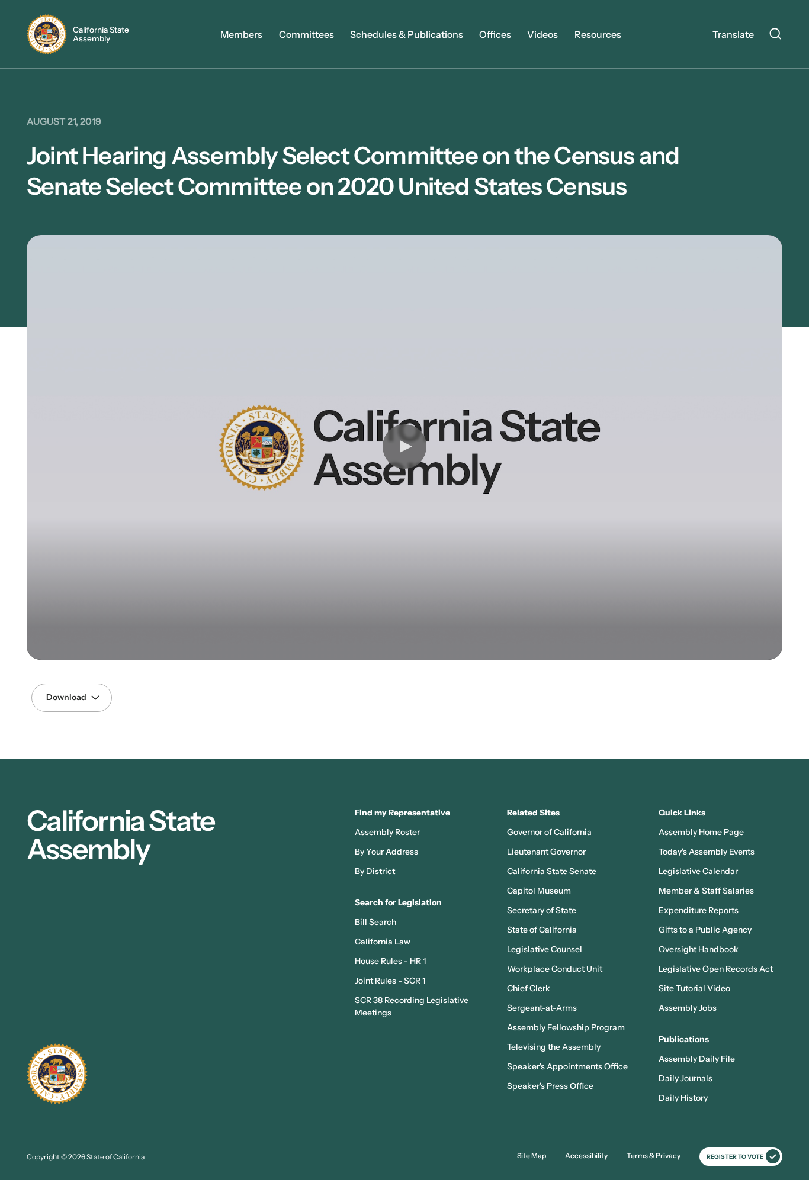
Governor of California (549, 832)
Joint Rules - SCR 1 (390, 980)
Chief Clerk (528, 988)
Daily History (683, 1097)
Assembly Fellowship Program (566, 1027)
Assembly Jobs (688, 1007)
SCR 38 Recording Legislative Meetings (411, 1006)
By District (375, 871)
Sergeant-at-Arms (542, 1007)
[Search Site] (775, 35)
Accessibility (586, 1155)
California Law (382, 941)
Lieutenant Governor (546, 851)
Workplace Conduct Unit (554, 968)
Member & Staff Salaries (706, 890)
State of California (542, 929)
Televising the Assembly (554, 1047)
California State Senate (551, 871)
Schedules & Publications (406, 34)
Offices (495, 34)
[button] (404, 446)
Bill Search (375, 922)
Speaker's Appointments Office (567, 1066)
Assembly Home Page (701, 832)
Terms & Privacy (653, 1155)
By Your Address (386, 851)
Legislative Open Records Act (716, 968)
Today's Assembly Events (707, 851)
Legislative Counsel (544, 949)
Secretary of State (541, 910)
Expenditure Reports (699, 910)
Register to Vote (735, 1156)
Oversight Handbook (699, 949)
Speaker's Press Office (550, 1086)
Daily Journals (685, 1078)
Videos (542, 34)
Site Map (531, 1155)
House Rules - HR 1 (390, 961)
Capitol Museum (539, 890)
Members (241, 34)
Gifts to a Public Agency (705, 929)
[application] (404, 447)
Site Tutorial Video (694, 988)
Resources (597, 34)
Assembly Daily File (697, 1058)
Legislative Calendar (698, 871)
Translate (733, 34)
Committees (306, 34)
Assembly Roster (387, 832)
